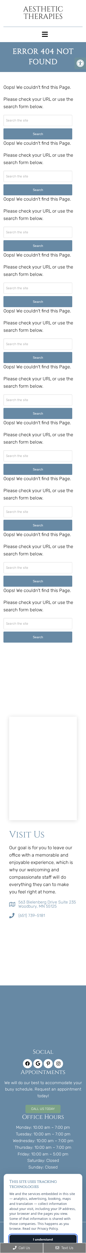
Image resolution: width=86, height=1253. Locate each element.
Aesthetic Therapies (43, 13)
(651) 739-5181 (31, 915)
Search (38, 637)
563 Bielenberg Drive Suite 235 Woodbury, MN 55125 (47, 904)
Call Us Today (43, 1109)
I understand (43, 1239)
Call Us (24, 1248)
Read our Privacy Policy (40, 1228)
